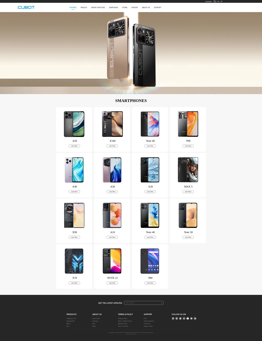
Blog (93, 323)
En (215, 1)
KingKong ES (71, 321)
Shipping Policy (122, 318)
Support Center (148, 326)
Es (218, 1)
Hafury (134, 8)
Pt (221, 1)
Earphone (113, 8)
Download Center (149, 321)
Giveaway (95, 321)
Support (157, 8)
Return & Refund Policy (125, 321)
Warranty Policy (122, 323)
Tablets (83, 8)
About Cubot (96, 318)
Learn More (74, 146)
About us (146, 8)
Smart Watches (98, 8)
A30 (68, 326)
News (94, 326)
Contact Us (147, 323)
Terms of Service (123, 326)
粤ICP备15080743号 (131, 334)
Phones (73, 8)
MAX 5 (69, 323)
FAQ (145, 318)
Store (124, 8)
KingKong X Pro (71, 318)
